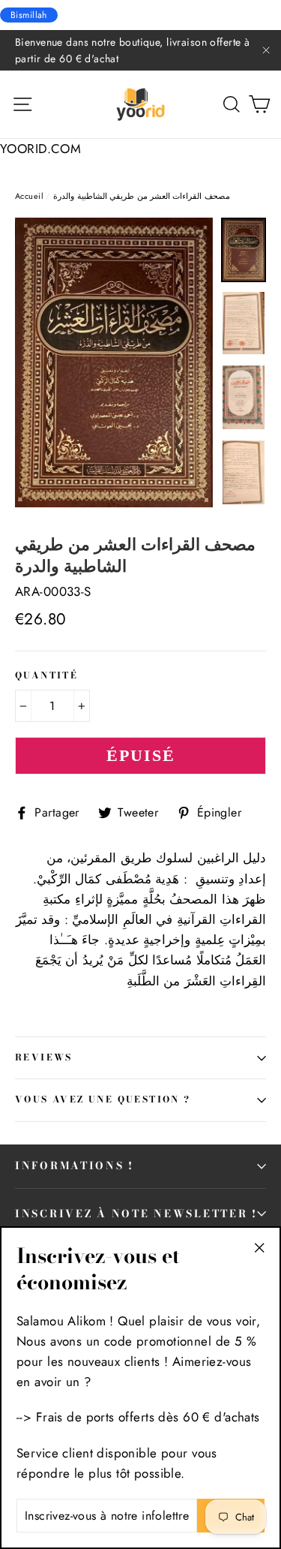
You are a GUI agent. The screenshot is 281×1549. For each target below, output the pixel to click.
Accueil (29, 196)
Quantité (46, 676)
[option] (114, 368)
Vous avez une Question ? (103, 1099)
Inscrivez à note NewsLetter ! (136, 1213)
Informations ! (74, 1165)
